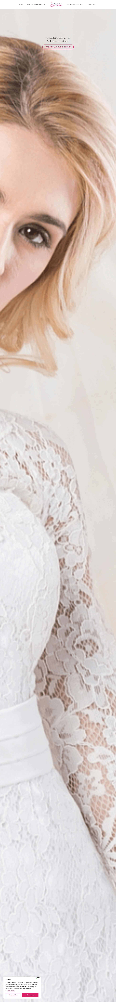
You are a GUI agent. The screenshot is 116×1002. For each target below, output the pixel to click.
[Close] (38, 978)
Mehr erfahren (11, 990)
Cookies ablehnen (13, 995)
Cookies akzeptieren (30, 995)
